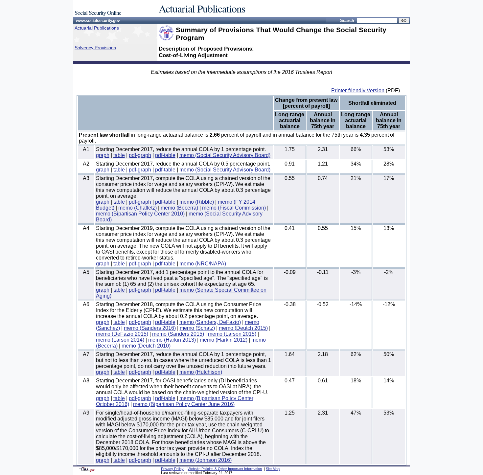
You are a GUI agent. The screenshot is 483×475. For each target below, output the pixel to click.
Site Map (273, 469)
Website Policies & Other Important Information (225, 469)
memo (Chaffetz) (137, 208)
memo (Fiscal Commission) (234, 208)
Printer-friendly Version (357, 90)
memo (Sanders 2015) (178, 334)
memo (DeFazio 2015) (122, 334)
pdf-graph (140, 155)
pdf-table (165, 155)
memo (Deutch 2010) (146, 346)
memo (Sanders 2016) (150, 328)
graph (102, 155)
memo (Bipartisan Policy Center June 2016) (184, 404)
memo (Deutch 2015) (243, 328)
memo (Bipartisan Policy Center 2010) (140, 213)
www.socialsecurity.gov (98, 20)
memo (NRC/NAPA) (202, 263)
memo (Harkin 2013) (172, 340)
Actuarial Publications (97, 28)
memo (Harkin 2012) (223, 340)
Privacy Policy (172, 469)
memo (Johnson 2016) (205, 460)
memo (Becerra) (179, 208)
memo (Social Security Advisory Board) (224, 155)
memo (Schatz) (197, 328)
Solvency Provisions (95, 47)
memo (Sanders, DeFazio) (210, 322)
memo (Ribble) (196, 202)
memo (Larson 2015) (232, 334)
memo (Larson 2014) (120, 340)
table (119, 155)
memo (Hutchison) (200, 372)
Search (347, 20)
